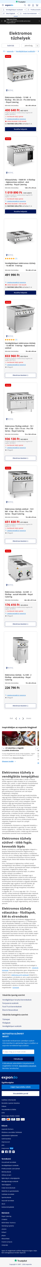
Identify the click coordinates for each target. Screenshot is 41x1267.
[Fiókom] (33, 5)
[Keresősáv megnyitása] (25, 5)
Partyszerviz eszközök (10, 1003)
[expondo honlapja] (4, 51)
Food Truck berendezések (12, 1006)
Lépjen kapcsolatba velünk (20, 1087)
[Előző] (16, 718)
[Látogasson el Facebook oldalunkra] (6, 1152)
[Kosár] (37, 5)
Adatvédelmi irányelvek (27, 1066)
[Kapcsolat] (29, 5)
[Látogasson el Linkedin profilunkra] (10, 1152)
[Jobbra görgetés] (39, 21)
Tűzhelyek (6, 1019)
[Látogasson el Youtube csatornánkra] (3, 1152)
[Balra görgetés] (2, 21)
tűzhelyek (16, 987)
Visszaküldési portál (20, 1093)
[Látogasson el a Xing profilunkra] (13, 1152)
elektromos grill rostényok (20, 975)
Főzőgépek (6, 1023)
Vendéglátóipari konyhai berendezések (16, 1000)
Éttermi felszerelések (10, 1010)
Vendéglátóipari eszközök (11, 1026)
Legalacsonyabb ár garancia (16, 119)
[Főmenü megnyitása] (3, 5)
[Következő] (23, 718)
